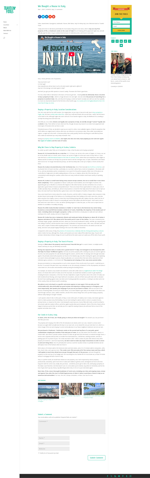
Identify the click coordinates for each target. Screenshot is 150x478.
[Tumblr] (127, 476)
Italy (53, 9)
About (5, 27)
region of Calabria (46, 141)
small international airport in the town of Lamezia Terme (63, 157)
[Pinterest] (123, 476)
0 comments (58, 9)
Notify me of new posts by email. (49, 453)
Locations (6, 25)
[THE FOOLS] (121, 63)
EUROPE (48, 9)
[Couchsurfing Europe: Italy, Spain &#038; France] (71, 389)
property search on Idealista (52, 138)
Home (5, 22)
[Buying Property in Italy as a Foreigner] (48, 391)
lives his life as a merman (95, 167)
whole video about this (57, 114)
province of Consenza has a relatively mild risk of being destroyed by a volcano (81, 231)
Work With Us (7, 30)
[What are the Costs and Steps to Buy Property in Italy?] (94, 389)
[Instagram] (130, 476)
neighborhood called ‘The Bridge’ (93, 271)
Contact (5, 33)
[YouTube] (119, 476)
